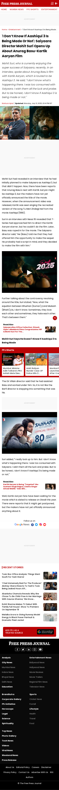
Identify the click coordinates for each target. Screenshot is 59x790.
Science (6, 718)
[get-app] (56, 3)
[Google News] (22, 524)
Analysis (6, 657)
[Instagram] (40, 524)
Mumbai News (17, 9)
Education (7, 686)
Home (4, 9)
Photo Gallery (9, 735)
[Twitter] (36, 524)
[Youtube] (44, 524)
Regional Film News (38, 681)
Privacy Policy (10, 772)
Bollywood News (37, 662)
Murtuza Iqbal (7, 103)
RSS (51, 772)
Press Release (9, 760)
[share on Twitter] (23, 649)
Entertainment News (40, 657)
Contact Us (24, 772)
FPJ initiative (8, 704)
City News (7, 662)
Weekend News (10, 755)
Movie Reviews (36, 672)
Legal (5, 713)
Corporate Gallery (11, 699)
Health (33, 713)
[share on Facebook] (17, 649)
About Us (10, 767)
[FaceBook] (32, 524)
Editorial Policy (23, 767)
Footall (33, 704)
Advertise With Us (39, 772)
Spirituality (8, 723)
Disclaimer (46, 767)
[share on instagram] (34, 649)
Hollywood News (37, 667)
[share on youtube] (40, 649)
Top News (7, 731)
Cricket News (36, 699)
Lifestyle (34, 708)
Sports (33, 694)
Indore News (7, 672)
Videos (5, 745)
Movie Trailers (36, 677)
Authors (29, 777)
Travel (32, 718)
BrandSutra (8, 694)
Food (32, 723)
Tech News (7, 740)
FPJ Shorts (32, 9)
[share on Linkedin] (29, 649)
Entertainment (49, 9)
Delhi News (7, 681)
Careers (35, 767)
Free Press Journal (17, 3)
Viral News (7, 750)
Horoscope (7, 708)
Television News (37, 686)
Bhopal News (8, 677)
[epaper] (52, 3)
